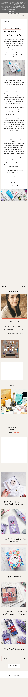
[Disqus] (14, 227)
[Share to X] (13, 185)
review (19, 23)
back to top (13, 665)
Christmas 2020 (14, 427)
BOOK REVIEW (14, 425)
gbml (18, 675)
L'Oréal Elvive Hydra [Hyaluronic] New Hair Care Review (14, 540)
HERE (19, 172)
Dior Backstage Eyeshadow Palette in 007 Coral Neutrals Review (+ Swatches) (14, 612)
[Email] (17, 185)
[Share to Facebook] (10, 185)
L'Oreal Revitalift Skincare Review (14, 649)
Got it (18, 11)
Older (24, 286)
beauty (5, 23)
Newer (4, 286)
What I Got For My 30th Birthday (14, 401)
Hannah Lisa (12, 673)
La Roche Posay (12, 23)
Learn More (12, 11)
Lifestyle (14, 429)
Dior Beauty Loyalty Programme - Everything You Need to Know (14, 503)
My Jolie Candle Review (14, 576)
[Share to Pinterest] (15, 185)
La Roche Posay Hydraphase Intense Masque (12, 31)
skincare (5, 25)
